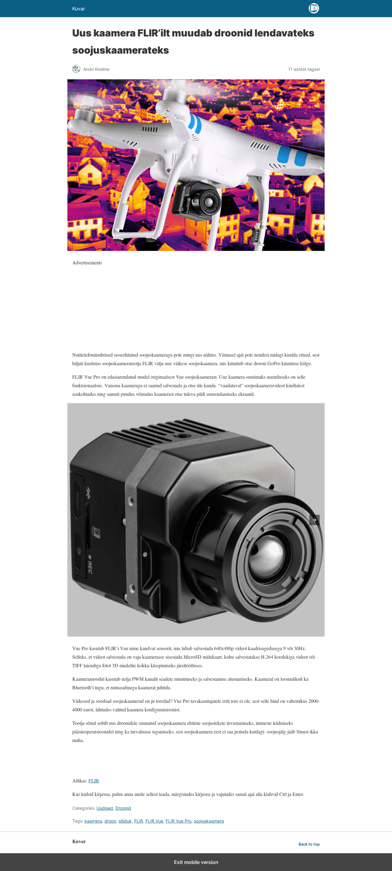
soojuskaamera (209, 821)
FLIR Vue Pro (178, 821)
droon (110, 821)
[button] (314, 520)
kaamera (93, 821)
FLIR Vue (154, 821)
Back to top (309, 844)
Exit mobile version (196, 862)
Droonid (123, 808)
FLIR (94, 780)
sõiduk (125, 821)
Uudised (104, 808)
